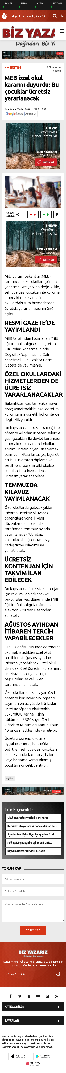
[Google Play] (43, 1056)
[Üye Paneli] (60, 16)
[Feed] (56, 996)
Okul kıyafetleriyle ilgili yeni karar (27, 817)
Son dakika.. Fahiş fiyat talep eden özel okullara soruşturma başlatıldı (30, 835)
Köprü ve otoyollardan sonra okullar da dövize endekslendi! (31, 826)
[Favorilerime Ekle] (57, 214)
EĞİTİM (15, 67)
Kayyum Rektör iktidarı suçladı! (26, 851)
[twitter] (19, 996)
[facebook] (10, 996)
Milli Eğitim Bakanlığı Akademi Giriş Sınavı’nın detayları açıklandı (28, 843)
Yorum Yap (33, 930)
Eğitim (9, 778)
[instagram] (29, 996)
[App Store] (18, 1056)
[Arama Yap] (53, 16)
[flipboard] (47, 996)
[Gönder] (59, 974)
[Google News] (21, 113)
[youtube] (38, 996)
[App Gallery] (33, 1063)
